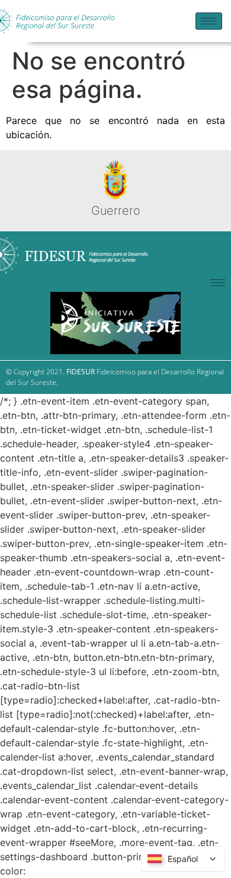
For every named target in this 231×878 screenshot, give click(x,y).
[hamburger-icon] (208, 21)
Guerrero (115, 210)
